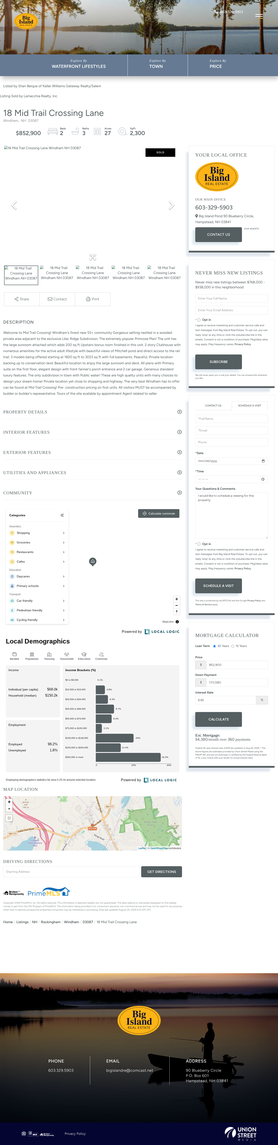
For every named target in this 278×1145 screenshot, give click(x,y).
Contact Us (218, 234)
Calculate (218, 719)
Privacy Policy (243, 344)
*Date (199, 453)
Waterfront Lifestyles (79, 66)
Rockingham (50, 922)
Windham (71, 922)
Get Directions (161, 872)
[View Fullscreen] (9, 818)
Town (156, 66)
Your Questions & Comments (215, 489)
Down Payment (206, 675)
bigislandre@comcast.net (129, 1070)
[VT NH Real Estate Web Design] (240, 1134)
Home (8, 922)
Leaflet (142, 848)
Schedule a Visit (249, 405)
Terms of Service (203, 604)
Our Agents (251, 228)
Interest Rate (204, 692)
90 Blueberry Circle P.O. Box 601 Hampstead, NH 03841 (207, 1075)
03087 (88, 922)
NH (34, 922)
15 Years (241, 646)
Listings (22, 922)
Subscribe (219, 362)
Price (216, 66)
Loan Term (202, 646)
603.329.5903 (61, 1070)
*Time (199, 471)
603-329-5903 (231, 12)
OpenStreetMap (159, 848)
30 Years (223, 646)
